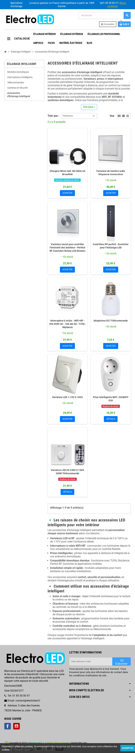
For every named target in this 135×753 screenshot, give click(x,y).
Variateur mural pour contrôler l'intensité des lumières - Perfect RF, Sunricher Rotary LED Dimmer (67, 247)
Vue (112, 115)
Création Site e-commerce (58, 742)
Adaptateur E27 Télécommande (111, 320)
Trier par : (53, 115)
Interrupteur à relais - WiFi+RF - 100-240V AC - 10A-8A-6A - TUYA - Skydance (67, 324)
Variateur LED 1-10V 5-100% (67, 397)
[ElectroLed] (29, 19)
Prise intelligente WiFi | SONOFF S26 (110, 399)
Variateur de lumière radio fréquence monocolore (110, 173)
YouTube (16, 726)
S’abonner (121, 663)
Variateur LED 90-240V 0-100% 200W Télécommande (67, 472)
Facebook (7, 726)
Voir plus (89, 106)
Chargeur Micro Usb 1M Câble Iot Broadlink (67, 173)
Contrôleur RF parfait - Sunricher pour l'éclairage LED (110, 246)
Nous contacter (116, 4)
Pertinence (68, 116)
